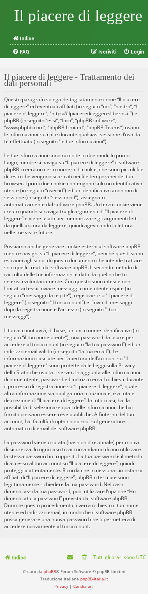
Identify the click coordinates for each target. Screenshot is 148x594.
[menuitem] (20, 52)
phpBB (50, 571)
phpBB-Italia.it (94, 579)
